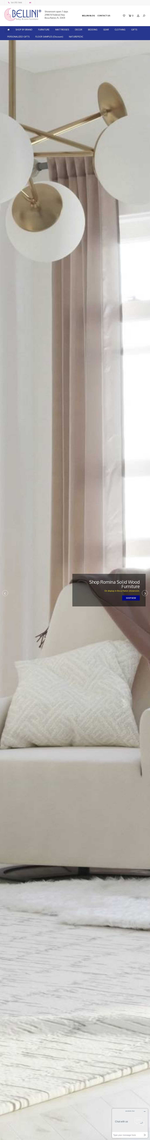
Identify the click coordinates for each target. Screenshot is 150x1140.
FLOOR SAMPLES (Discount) (49, 36)
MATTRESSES (62, 29)
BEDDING (92, 29)
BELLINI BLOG (88, 15)
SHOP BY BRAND (24, 29)
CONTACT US (103, 15)
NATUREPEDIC (76, 36)
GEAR (106, 29)
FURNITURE (44, 29)
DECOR (78, 29)
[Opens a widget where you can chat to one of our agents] (130, 1123)
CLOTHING (120, 29)
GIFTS (134, 29)
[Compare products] (30, 2)
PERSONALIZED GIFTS (18, 36)
